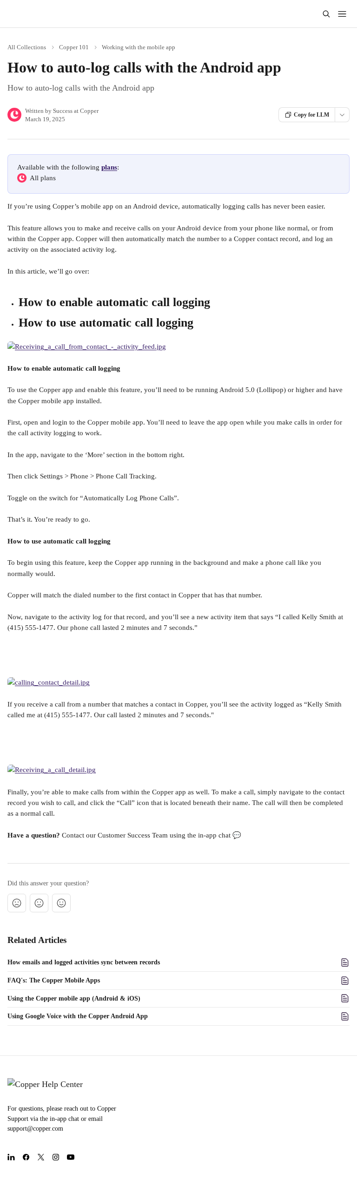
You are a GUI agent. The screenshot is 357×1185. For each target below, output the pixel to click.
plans (109, 167)
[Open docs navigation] (342, 14)
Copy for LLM (311, 114)
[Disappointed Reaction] (16, 903)
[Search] (326, 14)
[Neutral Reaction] (39, 903)
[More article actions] (342, 114)
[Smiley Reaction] (61, 903)
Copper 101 (74, 47)
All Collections (26, 47)
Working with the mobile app (138, 47)
